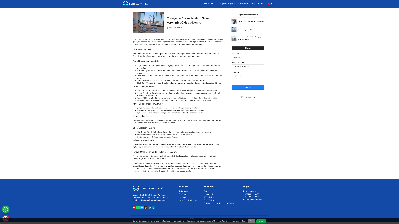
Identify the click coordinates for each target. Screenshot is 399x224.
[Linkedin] (153, 207)
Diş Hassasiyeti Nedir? (245, 30)
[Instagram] (145, 207)
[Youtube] (134, 207)
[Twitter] (142, 207)
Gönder (248, 87)
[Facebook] (149, 207)
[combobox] (234, 67)
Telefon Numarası (238, 62)
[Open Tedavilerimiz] (214, 4)
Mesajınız (235, 72)
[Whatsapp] (138, 207)
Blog (180, 28)
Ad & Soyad (236, 53)
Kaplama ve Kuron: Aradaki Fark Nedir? (251, 21)
